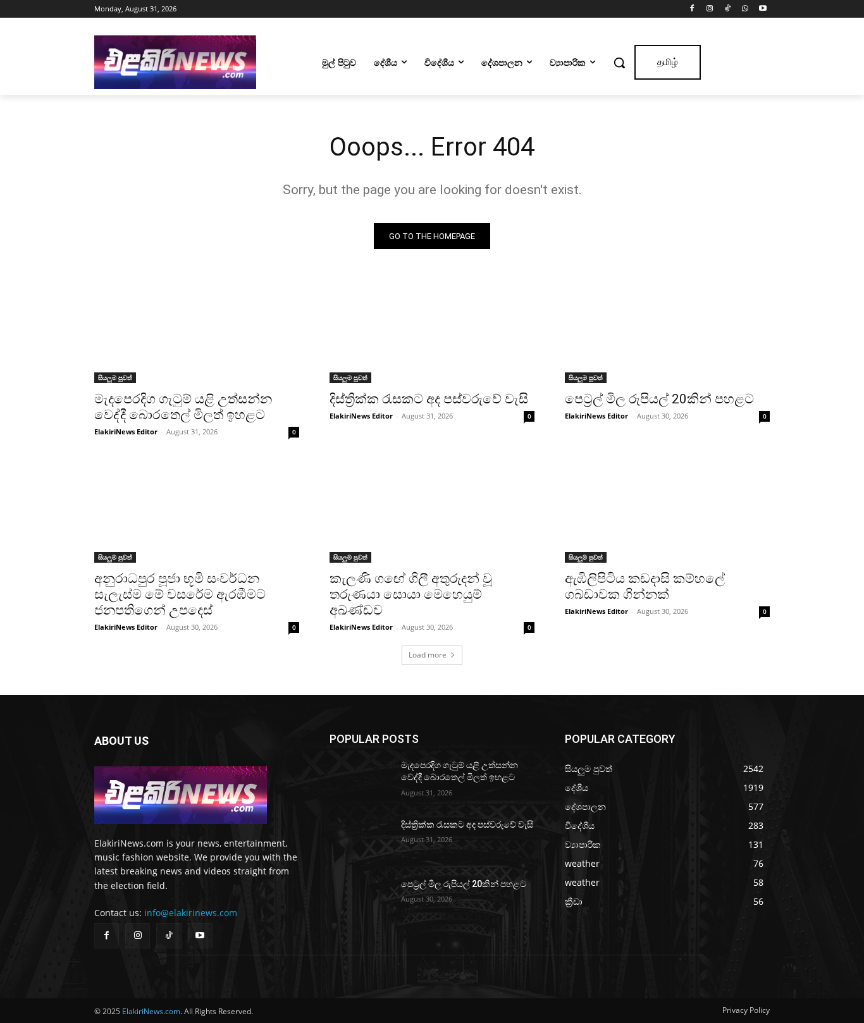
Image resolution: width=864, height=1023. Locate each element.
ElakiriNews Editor (125, 431)
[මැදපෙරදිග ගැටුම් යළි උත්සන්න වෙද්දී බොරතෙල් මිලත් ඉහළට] (196, 332)
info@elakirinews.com (190, 913)
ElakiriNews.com (151, 1011)
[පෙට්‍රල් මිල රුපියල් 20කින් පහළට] (667, 332)
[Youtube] (762, 9)
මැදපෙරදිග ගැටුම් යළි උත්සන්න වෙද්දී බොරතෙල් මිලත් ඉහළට (183, 406)
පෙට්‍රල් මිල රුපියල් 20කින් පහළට (659, 399)
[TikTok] (727, 9)
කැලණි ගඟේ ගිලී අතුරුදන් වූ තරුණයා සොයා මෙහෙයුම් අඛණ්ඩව (411, 594)
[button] (619, 62)
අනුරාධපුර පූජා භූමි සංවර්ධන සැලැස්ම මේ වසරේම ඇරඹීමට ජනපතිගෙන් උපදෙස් (180, 594)
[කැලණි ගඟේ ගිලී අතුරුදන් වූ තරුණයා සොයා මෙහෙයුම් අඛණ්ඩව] (432, 511)
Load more (428, 654)
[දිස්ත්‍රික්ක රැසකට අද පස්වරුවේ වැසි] (432, 332)
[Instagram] (710, 9)
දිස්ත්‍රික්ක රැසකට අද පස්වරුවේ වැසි (429, 399)
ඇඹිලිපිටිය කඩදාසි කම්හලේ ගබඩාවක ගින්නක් (645, 586)
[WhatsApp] (744, 9)
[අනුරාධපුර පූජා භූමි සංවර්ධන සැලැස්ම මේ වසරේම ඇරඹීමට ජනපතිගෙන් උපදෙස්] (196, 511)
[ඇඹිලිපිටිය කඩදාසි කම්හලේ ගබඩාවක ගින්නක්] (667, 511)
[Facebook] (692, 9)
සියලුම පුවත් (115, 377)
